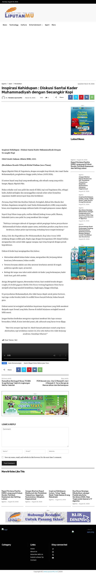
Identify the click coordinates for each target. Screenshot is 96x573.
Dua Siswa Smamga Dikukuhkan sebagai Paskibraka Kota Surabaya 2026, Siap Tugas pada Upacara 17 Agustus (86, 214)
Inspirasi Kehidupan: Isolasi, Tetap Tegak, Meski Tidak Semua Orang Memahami (86, 199)
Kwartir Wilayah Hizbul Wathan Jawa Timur (36, 363)
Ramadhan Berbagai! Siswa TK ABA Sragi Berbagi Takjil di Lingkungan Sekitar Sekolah (16, 383)
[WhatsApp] (92, 97)
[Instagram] (53, 552)
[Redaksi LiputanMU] (4, 97)
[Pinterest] (81, 97)
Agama (4, 83)
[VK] (86, 97)
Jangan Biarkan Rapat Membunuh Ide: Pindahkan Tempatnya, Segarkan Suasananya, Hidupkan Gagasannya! (85, 183)
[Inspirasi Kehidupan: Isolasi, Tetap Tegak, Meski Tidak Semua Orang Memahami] (74, 197)
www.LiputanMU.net (50, 571)
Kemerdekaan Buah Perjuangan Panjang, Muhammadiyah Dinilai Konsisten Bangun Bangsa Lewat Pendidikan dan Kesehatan (86, 231)
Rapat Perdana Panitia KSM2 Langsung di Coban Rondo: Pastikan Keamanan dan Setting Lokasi (82, 165)
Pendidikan (18, 83)
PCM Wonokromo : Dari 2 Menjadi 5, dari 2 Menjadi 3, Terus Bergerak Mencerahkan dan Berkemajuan (52, 383)
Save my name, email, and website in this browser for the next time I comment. (33, 457)
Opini (10, 83)
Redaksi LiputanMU (15, 97)
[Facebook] (70, 97)
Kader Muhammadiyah (15, 363)
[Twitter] (76, 97)
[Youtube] (53, 557)
